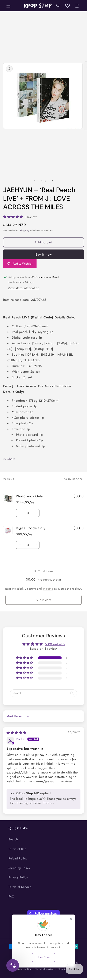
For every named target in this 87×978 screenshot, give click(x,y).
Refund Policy (17, 858)
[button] (8, 5)
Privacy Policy (18, 877)
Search (13, 839)
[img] (16, 733)
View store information (23, 288)
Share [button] (11, 459)
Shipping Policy (19, 868)
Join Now (43, 957)
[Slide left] (34, 181)
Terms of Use (17, 849)
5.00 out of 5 (55, 644)
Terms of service (44, 969)
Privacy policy (23, 969)
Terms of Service (19, 887)
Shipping (24, 230)
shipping (48, 589)
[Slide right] (52, 181)
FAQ (11, 896)
